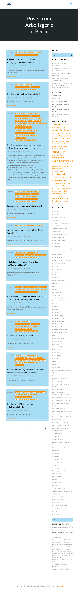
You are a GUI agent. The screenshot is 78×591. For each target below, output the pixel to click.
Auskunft (55, 252)
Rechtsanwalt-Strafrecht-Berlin (62, 417)
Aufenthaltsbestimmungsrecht (62, 249)
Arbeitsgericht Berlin (33, 52)
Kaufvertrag (56, 309)
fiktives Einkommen (58, 281)
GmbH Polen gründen (59, 298)
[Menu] (70, 4)
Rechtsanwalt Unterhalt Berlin (62, 414)
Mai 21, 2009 (17, 236)
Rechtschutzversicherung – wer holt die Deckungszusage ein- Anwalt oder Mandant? (62, 562)
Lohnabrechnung (57, 341)
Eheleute (54, 146)
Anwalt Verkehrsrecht (59, 237)
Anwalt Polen (60, 133)
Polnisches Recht (57, 376)
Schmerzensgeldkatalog (59, 448)
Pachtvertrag (56, 367)
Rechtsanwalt (57, 171)
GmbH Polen (56, 99)
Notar (70, 166)
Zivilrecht (55, 508)
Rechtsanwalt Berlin (60, 181)
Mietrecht (55, 353)
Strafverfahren (64, 191)
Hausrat (54, 304)
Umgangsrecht (57, 476)
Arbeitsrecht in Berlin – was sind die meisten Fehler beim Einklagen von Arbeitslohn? (62, 85)
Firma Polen (56, 283)
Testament (55, 465)
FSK (53, 286)
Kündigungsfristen (34, 120)
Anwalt (69, 125)
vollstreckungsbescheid (59, 505)
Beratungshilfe (57, 255)
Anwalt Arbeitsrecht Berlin (59, 127)
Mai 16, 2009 (17, 268)
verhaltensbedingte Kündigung (25, 140)
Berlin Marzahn (57, 257)
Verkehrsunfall (64, 201)
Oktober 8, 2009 (18, 97)
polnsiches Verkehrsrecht (60, 379)
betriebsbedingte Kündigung (24, 118)
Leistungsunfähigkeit (59, 338)
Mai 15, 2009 (17, 303)
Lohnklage (67, 164)
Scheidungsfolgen (56, 186)
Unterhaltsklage (57, 482)
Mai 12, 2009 (17, 376)
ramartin (9, 66)
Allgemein (18, 84)
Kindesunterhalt (58, 148)
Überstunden (19, 365)
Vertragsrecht (56, 502)
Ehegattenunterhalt (58, 263)
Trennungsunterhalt (56, 193)
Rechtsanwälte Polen (59, 420)
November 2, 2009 (18, 66)
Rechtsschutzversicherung (60, 425)
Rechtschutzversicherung (60, 422)
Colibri (60, 586)
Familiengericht (62, 146)
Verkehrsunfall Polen (59, 497)
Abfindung (18, 113)
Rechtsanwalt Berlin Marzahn (25, 201)
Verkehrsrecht (56, 494)
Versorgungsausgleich (57, 203)
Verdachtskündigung (57, 196)
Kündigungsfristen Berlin (23, 123)
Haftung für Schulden (59, 301)
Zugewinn (65, 203)
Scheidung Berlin (57, 439)
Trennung (55, 468)
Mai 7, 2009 (16, 410)
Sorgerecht (54, 191)
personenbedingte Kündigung (25, 133)
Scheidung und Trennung (60, 442)
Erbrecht (55, 266)
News (35, 130)
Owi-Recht (55, 364)
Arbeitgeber (67, 133)
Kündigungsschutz (40, 123)
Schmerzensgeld (65, 188)
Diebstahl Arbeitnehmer (63, 143)
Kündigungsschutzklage (23, 128)
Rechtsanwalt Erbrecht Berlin (61, 400)
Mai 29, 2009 (17, 209)
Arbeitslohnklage (69, 139)
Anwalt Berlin (20, 52)
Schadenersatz (57, 183)
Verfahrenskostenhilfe (59, 488)
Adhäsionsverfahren (58, 217)
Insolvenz (55, 307)
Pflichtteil (55, 373)
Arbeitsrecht (35, 87)
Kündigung (18, 89)
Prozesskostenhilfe (57, 168)
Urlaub (41, 225)
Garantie (55, 289)
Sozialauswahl (20, 137)
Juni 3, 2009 (17, 151)
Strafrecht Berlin (57, 459)
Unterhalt (64, 193)
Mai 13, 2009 (17, 339)
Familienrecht (56, 278)
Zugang (54, 511)
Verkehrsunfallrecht (58, 500)
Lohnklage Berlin (56, 166)
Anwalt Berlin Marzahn (59, 229)
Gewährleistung (57, 292)
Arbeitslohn (35, 194)
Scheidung (66, 183)
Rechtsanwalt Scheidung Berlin (62, 411)
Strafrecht (55, 456)
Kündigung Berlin (29, 89)
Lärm (54, 335)
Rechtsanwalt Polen (58, 408)
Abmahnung (27, 113)
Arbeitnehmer (55, 136)
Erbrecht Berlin (57, 269)
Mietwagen (55, 358)
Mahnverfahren (40, 255)
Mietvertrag (56, 356)
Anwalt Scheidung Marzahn (61, 234)
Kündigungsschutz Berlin (23, 125)
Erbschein (55, 272)
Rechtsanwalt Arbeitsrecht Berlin (26, 55)
